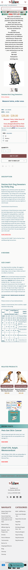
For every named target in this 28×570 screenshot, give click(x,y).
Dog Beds (17, 521)
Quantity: (4, 147)
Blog (2, 548)
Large (6, 140)
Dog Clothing (19, 534)
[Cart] (25, 2)
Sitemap (3, 551)
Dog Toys (17, 524)
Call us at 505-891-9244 (14, 493)
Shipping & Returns (6, 546)
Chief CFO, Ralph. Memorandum (9, 448)
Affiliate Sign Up (5, 527)
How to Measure (5, 537)
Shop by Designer (20, 532)
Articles (3, 534)
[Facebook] (14, 497)
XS (5, 136)
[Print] (6, 166)
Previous (1, 383)
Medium (7, 138)
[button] (14, 12)
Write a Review (5, 97)
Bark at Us (4, 543)
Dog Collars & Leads (20, 519)
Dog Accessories (19, 537)
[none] (14, 73)
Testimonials (4, 540)
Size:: (7, 133)
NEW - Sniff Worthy (20, 511)
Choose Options (7, 386)
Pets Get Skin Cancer (11, 430)
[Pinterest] (12, 166)
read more (4, 442)
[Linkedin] (20, 497)
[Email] (2, 166)
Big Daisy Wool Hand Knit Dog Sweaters (7, 390)
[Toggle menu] (2, 2)
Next (26, 383)
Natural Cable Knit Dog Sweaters (21, 390)
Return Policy (5, 524)
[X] (9, 166)
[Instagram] (17, 497)
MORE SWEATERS (6, 234)
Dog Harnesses (19, 540)
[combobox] (14, 8)
